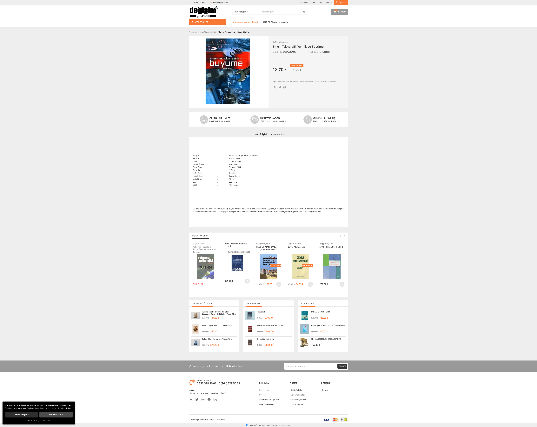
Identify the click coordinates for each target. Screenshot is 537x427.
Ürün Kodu (277, 52)
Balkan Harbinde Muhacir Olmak (270, 325)
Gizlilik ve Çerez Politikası (40, 420)
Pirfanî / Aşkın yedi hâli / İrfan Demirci (217, 325)
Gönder (342, 366)
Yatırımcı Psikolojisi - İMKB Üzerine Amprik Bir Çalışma (204, 249)
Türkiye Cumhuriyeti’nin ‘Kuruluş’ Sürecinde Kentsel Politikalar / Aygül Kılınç (219, 313)
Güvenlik (262, 395)
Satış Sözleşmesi (297, 404)
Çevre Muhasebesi (296, 247)
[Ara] (304, 12)
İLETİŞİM (325, 383)
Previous (340, 235)
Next (344, 235)
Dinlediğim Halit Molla (265, 339)
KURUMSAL (264, 383)
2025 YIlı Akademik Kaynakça (275, 22)
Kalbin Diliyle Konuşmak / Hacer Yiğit (217, 339)
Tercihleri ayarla (22, 414)
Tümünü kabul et (56, 414)
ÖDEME (293, 383)
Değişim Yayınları (280, 42)
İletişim (329, 2)
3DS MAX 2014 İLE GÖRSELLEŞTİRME (326, 339)
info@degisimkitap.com (222, 2)
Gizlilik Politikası (296, 390)
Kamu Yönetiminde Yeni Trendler (236, 245)
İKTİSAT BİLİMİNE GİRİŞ (320, 312)
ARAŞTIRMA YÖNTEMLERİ (331, 247)
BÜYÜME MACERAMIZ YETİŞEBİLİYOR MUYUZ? (267, 248)
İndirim (298, 65)
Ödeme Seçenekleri (298, 399)
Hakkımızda (317, 2)
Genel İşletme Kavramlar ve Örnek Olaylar (328, 325)
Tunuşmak (261, 312)
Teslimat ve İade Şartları (269, 399)
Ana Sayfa (304, 2)
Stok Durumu (315, 52)
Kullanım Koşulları (297, 395)
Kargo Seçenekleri (266, 404)
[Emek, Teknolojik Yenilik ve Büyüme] (227, 71)
